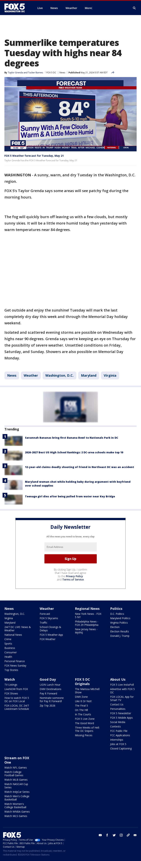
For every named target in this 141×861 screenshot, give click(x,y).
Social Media (117, 722)
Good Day (48, 679)
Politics (116, 608)
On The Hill (81, 710)
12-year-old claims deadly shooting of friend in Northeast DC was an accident (79, 467)
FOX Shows (11, 693)
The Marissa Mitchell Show (87, 690)
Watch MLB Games (16, 779)
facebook (107, 835)
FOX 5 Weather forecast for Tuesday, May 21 (34, 155)
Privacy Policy (74, 576)
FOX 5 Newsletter (120, 713)
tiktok (128, 835)
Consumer (10, 652)
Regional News (87, 608)
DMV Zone (81, 696)
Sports (8, 643)
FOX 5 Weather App (51, 634)
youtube (100, 835)
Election (115, 627)
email (135, 835)
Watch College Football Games (13, 773)
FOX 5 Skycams (49, 618)
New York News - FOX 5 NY (88, 615)
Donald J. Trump (119, 636)
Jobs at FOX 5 (118, 744)
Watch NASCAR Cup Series (16, 785)
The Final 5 (81, 705)
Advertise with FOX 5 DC (122, 690)
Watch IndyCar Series (17, 791)
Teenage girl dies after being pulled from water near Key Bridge (70, 496)
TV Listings (10, 684)
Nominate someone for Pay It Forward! (52, 699)
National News (13, 634)
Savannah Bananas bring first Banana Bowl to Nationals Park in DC (71, 437)
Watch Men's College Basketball (16, 797)
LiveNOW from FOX (16, 689)
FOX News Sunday (15, 665)
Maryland (88, 375)
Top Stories (11, 670)
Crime (7, 639)
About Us (117, 679)
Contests (115, 726)
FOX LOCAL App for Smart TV (122, 698)
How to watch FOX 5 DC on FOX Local (16, 699)
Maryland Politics (120, 618)
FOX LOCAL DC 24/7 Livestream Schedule (16, 707)
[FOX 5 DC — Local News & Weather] (16, 7)
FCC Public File (118, 731)
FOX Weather (47, 639)
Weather (31, 375)
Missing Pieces (83, 735)
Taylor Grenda (15, 72)
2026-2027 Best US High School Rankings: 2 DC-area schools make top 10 (74, 452)
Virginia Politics (119, 622)
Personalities (117, 709)
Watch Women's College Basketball (15, 805)
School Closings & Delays (50, 628)
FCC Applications (120, 735)
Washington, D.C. (59, 375)
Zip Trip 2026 (47, 705)
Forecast (45, 614)
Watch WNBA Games (17, 811)
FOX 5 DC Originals (82, 681)
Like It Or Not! (83, 701)
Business (9, 648)
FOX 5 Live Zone (85, 718)
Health (8, 656)
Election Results (119, 631)
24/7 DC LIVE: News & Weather (17, 628)
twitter (114, 835)
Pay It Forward (48, 693)
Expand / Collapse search (134, 8)
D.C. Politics (117, 614)
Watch (9, 679)
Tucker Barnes (35, 72)
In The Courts (83, 714)
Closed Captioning (121, 748)
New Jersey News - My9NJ (86, 630)
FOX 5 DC (51, 72)
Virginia (110, 375)
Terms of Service (73, 579)
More (88, 8)
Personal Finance (14, 661)
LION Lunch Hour (50, 684)
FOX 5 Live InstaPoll (122, 684)
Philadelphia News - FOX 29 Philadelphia (86, 623)
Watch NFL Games (15, 767)
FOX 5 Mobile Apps (121, 717)
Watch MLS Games (15, 816)
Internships (116, 739)
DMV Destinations (50, 689)
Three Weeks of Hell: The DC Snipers (87, 729)
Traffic (43, 622)
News (62, 72)
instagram (121, 835)
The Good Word (84, 723)
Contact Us (116, 704)
